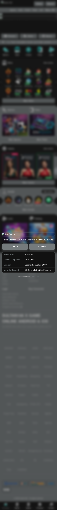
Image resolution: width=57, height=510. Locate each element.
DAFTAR (15, 246)
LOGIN (42, 246)
